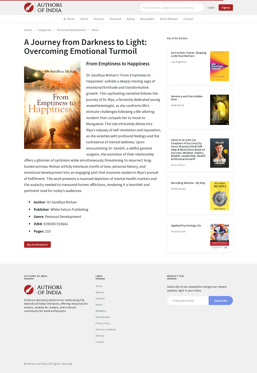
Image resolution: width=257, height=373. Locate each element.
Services (99, 19)
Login (211, 7)
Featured (115, 19)
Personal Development (71, 30)
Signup (226, 7)
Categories (44, 30)
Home (71, 19)
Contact (188, 19)
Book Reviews (169, 19)
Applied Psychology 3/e (186, 225)
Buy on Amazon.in (37, 244)
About (84, 19)
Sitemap (100, 335)
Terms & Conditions (106, 329)
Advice (131, 19)
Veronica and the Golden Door (187, 97)
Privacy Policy (103, 323)
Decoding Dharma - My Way (188, 183)
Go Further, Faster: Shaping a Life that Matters (188, 54)
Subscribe (220, 300)
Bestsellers (147, 19)
